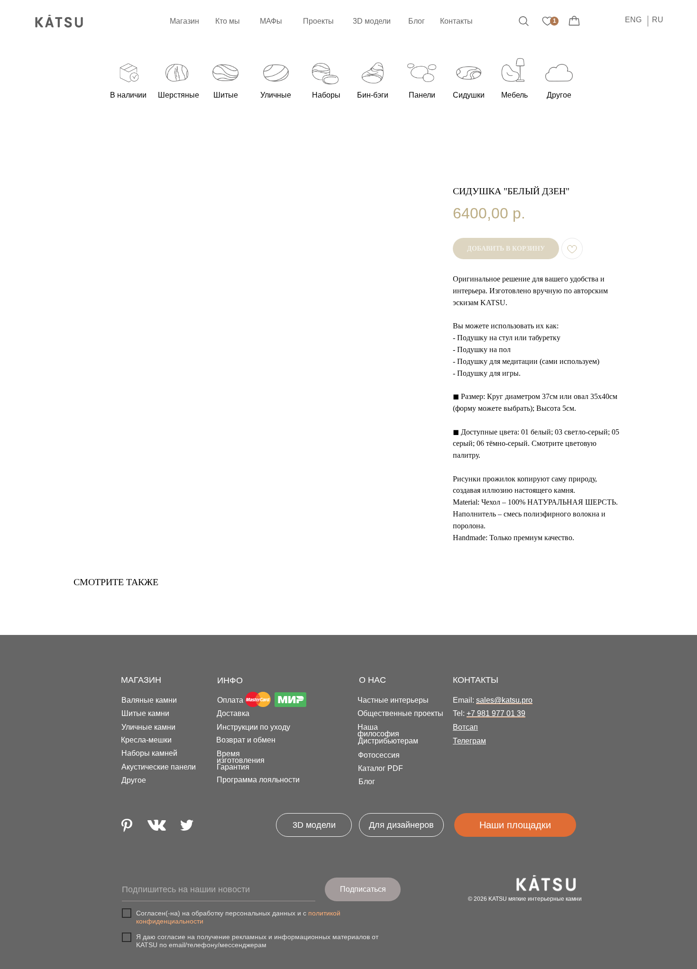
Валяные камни (149, 700)
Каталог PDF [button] (380, 768)
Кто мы (227, 21)
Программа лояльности (258, 780)
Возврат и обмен (245, 740)
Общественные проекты (400, 713)
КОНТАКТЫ (475, 680)
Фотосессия (379, 755)
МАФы (271, 21)
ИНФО (230, 680)
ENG (633, 20)
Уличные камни (148, 727)
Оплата (230, 700)
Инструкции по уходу (253, 727)
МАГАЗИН (141, 680)
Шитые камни (145, 713)
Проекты (318, 21)
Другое (133, 780)
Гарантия (233, 767)
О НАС (372, 680)
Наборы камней (149, 753)
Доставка (233, 713)
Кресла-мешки (146, 740)
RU (657, 20)
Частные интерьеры (393, 700)
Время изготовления (241, 757)
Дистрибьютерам (388, 741)
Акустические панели (158, 767)
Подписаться (363, 889)
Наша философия (378, 730)
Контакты (456, 21)
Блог (416, 21)
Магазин (184, 21)
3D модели (372, 21)
